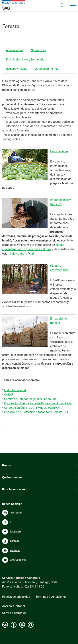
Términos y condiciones (51, 596)
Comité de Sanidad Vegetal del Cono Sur (30, 399)
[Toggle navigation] (62, 5)
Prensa (6, 465)
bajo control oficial (22, 253)
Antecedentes (14, 50)
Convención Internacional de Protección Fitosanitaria (38, 403)
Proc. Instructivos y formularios (26, 59)
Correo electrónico (14, 613)
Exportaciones (59, 151)
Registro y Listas (16, 68)
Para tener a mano (14, 489)
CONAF (8, 394)
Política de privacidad (16, 596)
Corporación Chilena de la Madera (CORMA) (32, 407)
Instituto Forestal (15, 390)
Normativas (38, 50)
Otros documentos (46, 68)
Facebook (15, 531)
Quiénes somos (12, 477)
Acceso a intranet (13, 606)
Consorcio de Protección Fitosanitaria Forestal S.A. (36, 412)
